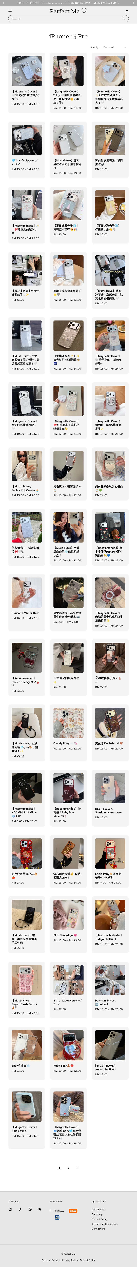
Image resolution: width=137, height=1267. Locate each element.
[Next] (77, 1167)
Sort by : (95, 47)
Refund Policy (100, 1219)
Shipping (97, 1214)
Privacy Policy (70, 1260)
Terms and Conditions (105, 1224)
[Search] (123, 18)
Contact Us (98, 1229)
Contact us (98, 1209)
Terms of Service (51, 1260)
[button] (10, 11)
